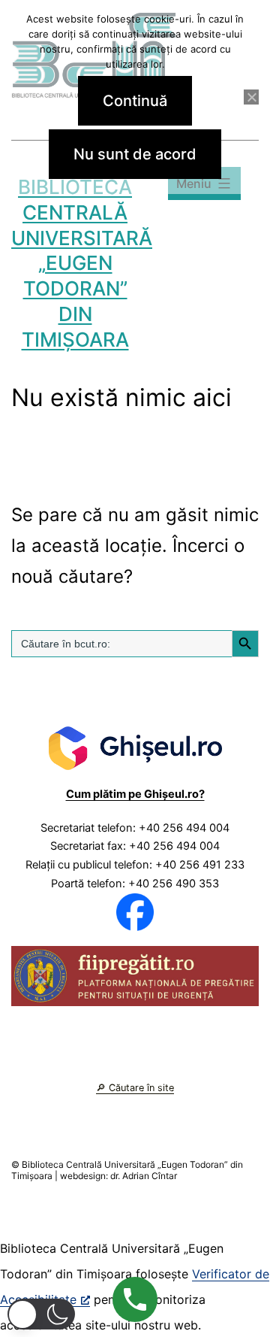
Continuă (135, 101)
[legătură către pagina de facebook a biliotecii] (135, 911)
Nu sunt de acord (135, 154)
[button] (41, 1314)
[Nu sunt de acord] (251, 97)
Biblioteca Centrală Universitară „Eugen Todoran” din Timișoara (81, 263)
